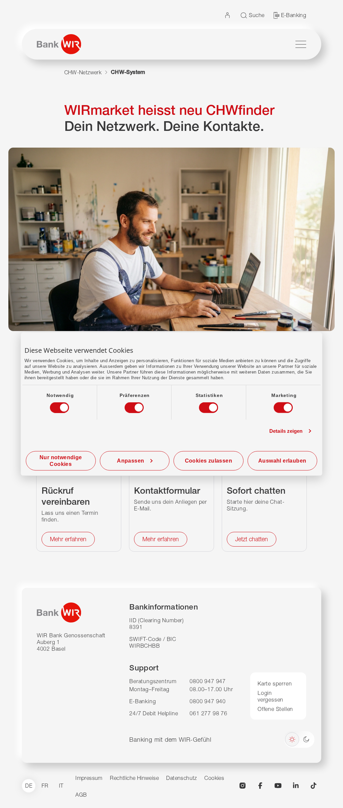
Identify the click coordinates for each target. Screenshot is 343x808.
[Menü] (300, 44)
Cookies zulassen (208, 460)
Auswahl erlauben (282, 460)
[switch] (128, 405)
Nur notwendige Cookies (61, 460)
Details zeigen (285, 431)
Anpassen (130, 460)
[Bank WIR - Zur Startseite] (59, 44)
